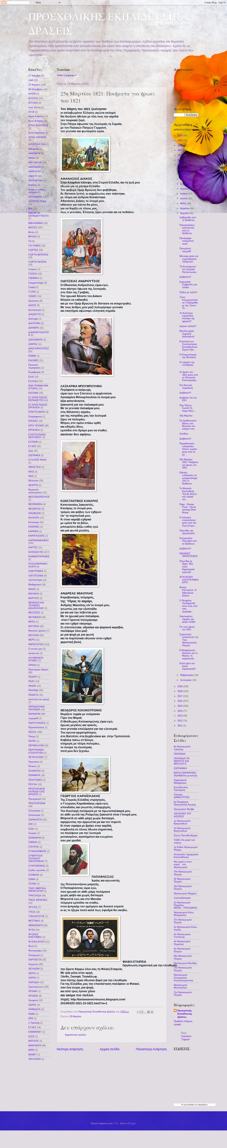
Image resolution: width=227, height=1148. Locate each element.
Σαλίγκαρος (34, 815)
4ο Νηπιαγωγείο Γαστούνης (182, 935)
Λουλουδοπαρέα (182, 898)
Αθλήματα (33, 149)
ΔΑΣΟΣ (32, 305)
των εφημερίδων (201, 1105)
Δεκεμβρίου (186, 169)
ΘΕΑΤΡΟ (33, 485)
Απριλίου (185, 208)
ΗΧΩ (30, 476)
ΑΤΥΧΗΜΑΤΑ (35, 197)
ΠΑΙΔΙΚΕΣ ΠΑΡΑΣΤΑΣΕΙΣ (188, 554)
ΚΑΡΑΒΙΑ (33, 531)
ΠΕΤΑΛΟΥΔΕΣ (36, 757)
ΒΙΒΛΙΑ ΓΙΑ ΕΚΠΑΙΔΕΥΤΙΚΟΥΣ (38, 214)
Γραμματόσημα (36, 282)
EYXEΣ (32, 1027)
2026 (180, 135)
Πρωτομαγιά (34, 799)
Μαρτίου (184, 213)
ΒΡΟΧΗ (32, 236)
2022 (180, 155)
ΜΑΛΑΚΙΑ (33, 593)
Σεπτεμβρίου (187, 184)
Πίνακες (32, 766)
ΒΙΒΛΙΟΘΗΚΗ (35, 223)
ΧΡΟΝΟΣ (33, 996)
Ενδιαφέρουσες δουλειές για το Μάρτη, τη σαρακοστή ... (188, 654)
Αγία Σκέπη (34, 107)
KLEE (31, 1036)
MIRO (31, 1050)
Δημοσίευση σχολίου (75, 1034)
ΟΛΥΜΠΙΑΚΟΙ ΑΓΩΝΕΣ (35, 659)
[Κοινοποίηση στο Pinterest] (152, 1012)
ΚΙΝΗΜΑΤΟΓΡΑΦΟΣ (39, 556)
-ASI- (116, 1123)
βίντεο (31, 232)
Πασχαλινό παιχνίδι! (185, 249)
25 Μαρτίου (75, 1016)
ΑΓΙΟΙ (31, 112)
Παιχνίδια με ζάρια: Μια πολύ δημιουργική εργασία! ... (186, 566)
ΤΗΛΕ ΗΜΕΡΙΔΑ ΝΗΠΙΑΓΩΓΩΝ (37, 889)
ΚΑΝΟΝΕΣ (34, 526)
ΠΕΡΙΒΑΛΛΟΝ (36, 745)
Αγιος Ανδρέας (35, 116)
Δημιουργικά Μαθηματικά (180, 781)
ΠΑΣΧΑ (32, 732)
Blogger (132, 1123)
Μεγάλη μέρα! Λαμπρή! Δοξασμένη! (186, 334)
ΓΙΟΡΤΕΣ (33, 250)
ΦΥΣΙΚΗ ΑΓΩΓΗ (36, 941)
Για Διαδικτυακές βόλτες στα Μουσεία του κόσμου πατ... (187, 424)
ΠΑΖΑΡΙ (32, 676)
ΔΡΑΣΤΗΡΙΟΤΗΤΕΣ (38, 348)
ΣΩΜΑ (31, 879)
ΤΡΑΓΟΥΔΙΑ (34, 895)
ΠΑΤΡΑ (32, 741)
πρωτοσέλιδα (189, 1105)
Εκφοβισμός (34, 372)
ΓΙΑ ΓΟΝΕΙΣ (34, 245)
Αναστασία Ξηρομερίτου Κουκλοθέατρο (186, 855)
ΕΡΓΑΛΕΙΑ (34, 430)
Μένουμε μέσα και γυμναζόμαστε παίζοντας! (188, 259)
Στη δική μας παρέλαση (186, 386)
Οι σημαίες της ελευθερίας (186, 363)
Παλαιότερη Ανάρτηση (151, 1049)
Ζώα (30, 450)
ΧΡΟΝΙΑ (32, 991)
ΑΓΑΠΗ (32, 93)
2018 (180, 691)
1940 (30, 80)
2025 (180, 140)
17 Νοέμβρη (34, 75)
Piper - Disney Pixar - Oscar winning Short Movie (187, 508)
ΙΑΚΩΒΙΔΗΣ (34, 513)
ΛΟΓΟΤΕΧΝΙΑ (35, 575)
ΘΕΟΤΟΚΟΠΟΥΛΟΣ (39, 497)
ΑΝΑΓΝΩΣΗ (34, 167)
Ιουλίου (184, 193)
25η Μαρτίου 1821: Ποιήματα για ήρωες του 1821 (188, 463)
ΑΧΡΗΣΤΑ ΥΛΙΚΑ (37, 201)
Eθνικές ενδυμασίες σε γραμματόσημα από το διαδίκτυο (188, 478)
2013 (180, 715)
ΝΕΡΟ (31, 639)
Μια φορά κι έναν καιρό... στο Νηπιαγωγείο (183, 864)
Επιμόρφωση (35, 416)
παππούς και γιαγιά (38, 699)
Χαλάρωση (34, 955)
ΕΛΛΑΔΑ (33, 381)
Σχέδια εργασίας (36, 870)
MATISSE (33, 1041)
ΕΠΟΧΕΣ (33, 421)
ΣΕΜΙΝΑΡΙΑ (34, 837)
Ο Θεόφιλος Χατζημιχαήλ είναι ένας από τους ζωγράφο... (188, 606)
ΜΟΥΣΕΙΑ (33, 626)
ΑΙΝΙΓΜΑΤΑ (34, 153)
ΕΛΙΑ (31, 376)
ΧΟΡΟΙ (32, 977)
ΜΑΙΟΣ (32, 589)
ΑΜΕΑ (31, 158)
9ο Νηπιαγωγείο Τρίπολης (182, 748)
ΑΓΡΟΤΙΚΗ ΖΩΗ (36, 144)
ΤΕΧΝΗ (32, 883)
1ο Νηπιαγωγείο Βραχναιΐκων (182, 822)
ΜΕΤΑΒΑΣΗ (34, 617)
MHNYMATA (34, 1045)
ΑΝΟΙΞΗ (32, 176)
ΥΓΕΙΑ (31, 912)
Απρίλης (32, 185)
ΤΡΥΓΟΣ (32, 907)
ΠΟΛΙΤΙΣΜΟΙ (35, 780)
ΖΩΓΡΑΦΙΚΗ (180, 768)
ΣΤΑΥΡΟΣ (33, 846)
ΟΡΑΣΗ (32, 665)
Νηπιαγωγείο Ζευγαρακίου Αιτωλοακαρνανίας (183, 978)
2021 (180, 160)
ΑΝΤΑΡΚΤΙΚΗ (35, 180)
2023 (180, 150)
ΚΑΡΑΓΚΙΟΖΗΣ (36, 535)
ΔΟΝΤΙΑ (32, 344)
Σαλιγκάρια (34, 810)
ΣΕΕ (30, 824)
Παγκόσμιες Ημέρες (38, 669)
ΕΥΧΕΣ (32, 446)
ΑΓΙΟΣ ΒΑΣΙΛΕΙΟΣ (38, 125)
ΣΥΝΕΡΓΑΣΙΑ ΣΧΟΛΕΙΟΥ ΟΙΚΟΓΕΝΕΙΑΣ (36, 858)
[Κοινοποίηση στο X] (145, 1012)
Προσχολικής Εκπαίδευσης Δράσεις (184, 1013)
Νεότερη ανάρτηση (70, 1049)
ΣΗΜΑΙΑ (32, 842)
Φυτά (31, 946)
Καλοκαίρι (33, 522)
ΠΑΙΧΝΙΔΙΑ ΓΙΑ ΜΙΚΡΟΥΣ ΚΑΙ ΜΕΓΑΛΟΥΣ (181, 761)
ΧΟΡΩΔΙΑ (33, 982)
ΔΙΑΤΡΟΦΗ (34, 323)
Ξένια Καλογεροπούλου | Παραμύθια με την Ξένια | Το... (188, 302)
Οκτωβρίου (186, 179)
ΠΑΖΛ (31, 681)
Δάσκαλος (33, 301)
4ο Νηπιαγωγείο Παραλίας (182, 942)
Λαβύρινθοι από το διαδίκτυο (187, 218)
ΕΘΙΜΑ (32, 356)
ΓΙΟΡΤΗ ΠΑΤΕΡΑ (37, 262)
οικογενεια (33, 653)
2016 (180, 701)
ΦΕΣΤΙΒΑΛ (34, 920)
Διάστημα (33, 318)
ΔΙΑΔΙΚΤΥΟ (34, 314)
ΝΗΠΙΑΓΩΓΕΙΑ (36, 644)
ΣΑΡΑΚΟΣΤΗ (35, 819)
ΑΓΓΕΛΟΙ (33, 98)
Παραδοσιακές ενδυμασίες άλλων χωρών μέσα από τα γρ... (188, 449)
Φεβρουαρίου (187, 675)
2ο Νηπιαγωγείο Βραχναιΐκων (182, 829)
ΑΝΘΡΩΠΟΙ (34, 171)
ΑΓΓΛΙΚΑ (33, 102)
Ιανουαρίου (186, 680)
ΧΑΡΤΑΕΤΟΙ (34, 959)
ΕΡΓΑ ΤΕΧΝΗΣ (36, 425)
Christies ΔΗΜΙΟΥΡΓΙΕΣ (182, 796)
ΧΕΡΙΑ (31, 973)
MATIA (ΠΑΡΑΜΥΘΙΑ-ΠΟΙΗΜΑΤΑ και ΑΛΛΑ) (185, 774)
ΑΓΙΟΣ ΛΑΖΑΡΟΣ (37, 137)
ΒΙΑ (30, 208)
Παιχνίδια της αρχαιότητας (187, 532)
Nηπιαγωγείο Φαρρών (185, 893)
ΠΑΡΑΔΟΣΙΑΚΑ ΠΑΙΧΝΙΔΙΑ (36, 708)
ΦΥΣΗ (31, 930)
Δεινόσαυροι (34, 310)
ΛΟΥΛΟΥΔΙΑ (35, 580)
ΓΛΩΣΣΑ (32, 273)
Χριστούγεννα (35, 986)
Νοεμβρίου (186, 174)
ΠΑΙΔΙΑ (32, 686)
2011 (180, 725)
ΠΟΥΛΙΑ (32, 784)
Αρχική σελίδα (109, 1049)
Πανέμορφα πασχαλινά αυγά (186, 241)
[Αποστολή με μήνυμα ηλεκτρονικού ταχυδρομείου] (138, 1012)
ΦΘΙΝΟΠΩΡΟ (35, 925)
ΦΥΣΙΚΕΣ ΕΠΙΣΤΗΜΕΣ (35, 935)
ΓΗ (29, 241)
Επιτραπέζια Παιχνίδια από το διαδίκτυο (188, 541)
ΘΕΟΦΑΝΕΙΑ (35, 504)
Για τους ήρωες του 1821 (187, 628)
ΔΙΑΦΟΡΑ (33, 327)
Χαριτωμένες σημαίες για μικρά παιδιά (187, 619)
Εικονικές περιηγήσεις (34, 366)
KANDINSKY (35, 1032)
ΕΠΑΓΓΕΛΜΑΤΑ (36, 412)
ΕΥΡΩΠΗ (33, 442)
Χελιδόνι (183, 433)
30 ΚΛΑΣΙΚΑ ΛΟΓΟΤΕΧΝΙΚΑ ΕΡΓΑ (188, 580)
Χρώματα (33, 1000)
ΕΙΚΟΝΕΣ (33, 360)
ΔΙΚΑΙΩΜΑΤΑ (35, 339)
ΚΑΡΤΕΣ (33, 547)
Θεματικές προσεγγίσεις (35, 491)
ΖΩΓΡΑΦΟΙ (34, 455)
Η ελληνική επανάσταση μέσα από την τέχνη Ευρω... (187, 521)
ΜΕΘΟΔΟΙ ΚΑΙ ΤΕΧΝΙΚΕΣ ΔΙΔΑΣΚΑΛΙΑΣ (36, 605)
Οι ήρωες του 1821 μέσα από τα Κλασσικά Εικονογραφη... (188, 376)
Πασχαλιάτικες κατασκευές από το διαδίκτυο (187, 229)
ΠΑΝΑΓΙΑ (33, 695)
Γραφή (31, 287)
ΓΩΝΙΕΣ (32, 296)
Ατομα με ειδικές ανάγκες (36, 191)
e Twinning (33, 1022)
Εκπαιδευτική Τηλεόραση (181, 788)
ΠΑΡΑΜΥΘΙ (34, 714)
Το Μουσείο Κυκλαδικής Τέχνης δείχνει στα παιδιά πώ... (188, 494)
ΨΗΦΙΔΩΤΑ (34, 1009)
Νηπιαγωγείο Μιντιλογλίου (180, 986)
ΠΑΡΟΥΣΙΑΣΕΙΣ (36, 723)
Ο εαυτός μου (35, 648)
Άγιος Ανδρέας (35, 121)
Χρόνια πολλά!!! (187, 326)
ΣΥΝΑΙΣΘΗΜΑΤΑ (37, 851)
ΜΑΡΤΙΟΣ (33, 598)
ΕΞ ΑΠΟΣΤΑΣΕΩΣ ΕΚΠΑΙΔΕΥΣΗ (37, 399)
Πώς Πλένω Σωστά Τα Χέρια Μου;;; (187, 408)
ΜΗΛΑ (31, 621)
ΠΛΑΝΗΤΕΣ (34, 771)
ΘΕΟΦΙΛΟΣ (34, 508)
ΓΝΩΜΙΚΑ (33, 278)
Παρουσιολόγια (36, 727)
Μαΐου (183, 203)
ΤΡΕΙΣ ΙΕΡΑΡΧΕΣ (37, 900)
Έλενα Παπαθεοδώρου (186, 835)
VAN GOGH (34, 1059)
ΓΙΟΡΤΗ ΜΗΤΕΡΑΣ (38, 254)
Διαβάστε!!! (185, 277)
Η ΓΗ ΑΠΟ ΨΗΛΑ (37, 459)
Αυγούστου (186, 188)
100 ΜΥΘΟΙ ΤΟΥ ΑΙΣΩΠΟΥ (182, 815)
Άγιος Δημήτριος (36, 132)
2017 (180, 696)
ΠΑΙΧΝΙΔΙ (33, 690)
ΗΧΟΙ (31, 471)
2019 (180, 686)
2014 (180, 711)
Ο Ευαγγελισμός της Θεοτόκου (187, 356)
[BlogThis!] (142, 1012)
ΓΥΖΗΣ (32, 291)
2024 (180, 145)
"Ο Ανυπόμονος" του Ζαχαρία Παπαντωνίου (187, 269)
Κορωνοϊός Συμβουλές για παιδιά (188, 285)
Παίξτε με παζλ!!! (188, 292)
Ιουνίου (184, 198)
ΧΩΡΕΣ (32, 1005)
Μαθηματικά (34, 584)
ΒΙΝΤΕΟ (32, 227)
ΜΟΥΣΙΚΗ (33, 635)
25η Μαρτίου (185, 415)
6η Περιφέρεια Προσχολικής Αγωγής (185, 803)
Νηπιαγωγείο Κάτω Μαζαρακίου (184, 913)
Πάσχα (31, 736)
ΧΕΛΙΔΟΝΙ (34, 968)
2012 (180, 720)
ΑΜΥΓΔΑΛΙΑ (35, 162)
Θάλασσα (33, 480)
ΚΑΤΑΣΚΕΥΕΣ (35, 552)
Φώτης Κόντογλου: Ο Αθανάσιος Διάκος (187, 591)
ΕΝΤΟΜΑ (33, 393)
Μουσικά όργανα (37, 630)
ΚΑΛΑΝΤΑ (33, 517)
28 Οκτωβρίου (35, 89)
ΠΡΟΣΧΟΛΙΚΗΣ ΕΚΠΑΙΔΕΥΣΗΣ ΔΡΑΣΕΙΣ (36, 791)
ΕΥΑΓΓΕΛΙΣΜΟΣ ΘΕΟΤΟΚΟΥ (37, 436)
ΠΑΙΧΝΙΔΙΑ (180, 753)
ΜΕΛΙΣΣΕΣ (34, 612)
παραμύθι (33, 718)
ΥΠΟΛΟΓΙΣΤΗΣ (36, 916)
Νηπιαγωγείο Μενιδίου (185, 963)
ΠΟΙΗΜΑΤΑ (34, 775)
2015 (180, 706)
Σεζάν (31, 828)
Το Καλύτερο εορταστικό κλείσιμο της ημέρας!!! (187, 317)
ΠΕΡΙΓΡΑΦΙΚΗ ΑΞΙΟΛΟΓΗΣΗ (36, 751)
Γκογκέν (32, 269)
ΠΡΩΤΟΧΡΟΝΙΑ (36, 803)
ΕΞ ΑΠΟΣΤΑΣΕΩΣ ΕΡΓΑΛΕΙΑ (37, 406)
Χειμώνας (33, 964)
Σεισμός (32, 833)
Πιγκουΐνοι (33, 761)
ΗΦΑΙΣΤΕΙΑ (34, 467)
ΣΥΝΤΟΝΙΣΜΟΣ (36, 865)
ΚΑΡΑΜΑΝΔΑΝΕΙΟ (38, 540)
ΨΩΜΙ (31, 1014)
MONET (32, 1054)
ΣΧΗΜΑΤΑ (33, 875)
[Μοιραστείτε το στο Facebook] (148, 1012)
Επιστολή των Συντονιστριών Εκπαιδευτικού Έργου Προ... (188, 345)
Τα (182, 1105)
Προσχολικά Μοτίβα (184, 809)
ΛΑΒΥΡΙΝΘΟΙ (35, 571)
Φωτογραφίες (35, 950)
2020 (180, 165)
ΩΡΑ (30, 1018)
